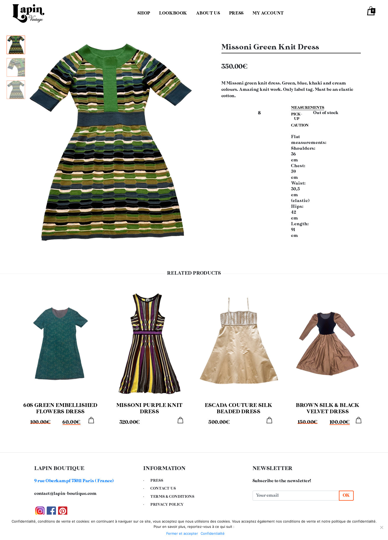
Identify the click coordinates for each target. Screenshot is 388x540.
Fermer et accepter (182, 533)
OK (346, 495)
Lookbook (173, 13)
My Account (268, 13)
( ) (74, 480)
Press (236, 13)
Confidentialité (213, 533)
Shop (144, 13)
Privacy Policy (167, 505)
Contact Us (163, 488)
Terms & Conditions (172, 497)
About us (208, 13)
